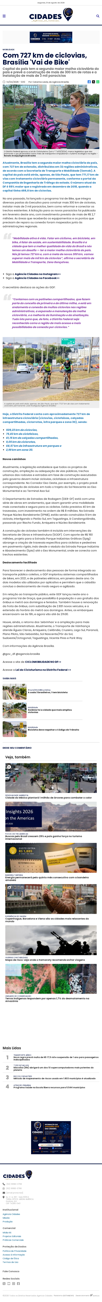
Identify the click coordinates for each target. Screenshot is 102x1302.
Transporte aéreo (22, 1055)
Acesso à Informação (14, 1254)
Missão (6, 1217)
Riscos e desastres (23, 1076)
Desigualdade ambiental (17, 795)
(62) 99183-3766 (14, 1188)
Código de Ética (11, 1258)
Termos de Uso (10, 1262)
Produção (8, 1221)
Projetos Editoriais (12, 1236)
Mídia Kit (7, 1232)
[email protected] (14, 1193)
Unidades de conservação (18, 996)
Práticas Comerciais (13, 1240)
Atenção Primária (22, 1085)
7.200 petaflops (21, 1065)
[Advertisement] (51, 1025)
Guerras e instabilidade (16, 957)
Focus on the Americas (16, 834)
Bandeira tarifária (14, 875)
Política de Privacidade (14, 1251)
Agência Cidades (11, 1214)
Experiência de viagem (15, 916)
